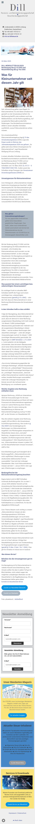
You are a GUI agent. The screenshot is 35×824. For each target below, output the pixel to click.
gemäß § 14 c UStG (19, 297)
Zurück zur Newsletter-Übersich (14, 588)
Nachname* (8, 627)
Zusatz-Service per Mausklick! (17, 804)
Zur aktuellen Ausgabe (17, 715)
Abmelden (17, 669)
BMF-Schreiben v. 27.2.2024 (21, 340)
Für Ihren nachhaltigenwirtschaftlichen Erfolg (16, 51)
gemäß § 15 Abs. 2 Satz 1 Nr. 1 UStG (14, 547)
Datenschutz (22, 813)
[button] (3, 50)
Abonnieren (17, 643)
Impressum (12, 813)
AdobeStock (18, 599)
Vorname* (7, 620)
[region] (17, 50)
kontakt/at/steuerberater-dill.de (12, 582)
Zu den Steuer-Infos (17, 763)
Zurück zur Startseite (11, 593)
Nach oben (18, 820)
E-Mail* (6, 635)
